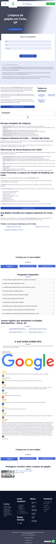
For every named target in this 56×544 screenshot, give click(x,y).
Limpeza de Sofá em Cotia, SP (51, 95)
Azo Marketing (33, 535)
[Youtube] (21, 523)
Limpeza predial (33, 517)
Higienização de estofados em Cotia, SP (41, 101)
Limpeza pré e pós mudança (34, 521)
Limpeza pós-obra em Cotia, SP (41, 95)
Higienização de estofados (34, 510)
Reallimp (6, 504)
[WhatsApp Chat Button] (53, 541)
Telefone (27, 3)
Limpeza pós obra (34, 503)
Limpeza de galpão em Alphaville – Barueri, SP (38, 328)
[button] (5, 4)
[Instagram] (18, 523)
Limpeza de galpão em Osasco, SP (35, 332)
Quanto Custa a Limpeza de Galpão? (23, 470)
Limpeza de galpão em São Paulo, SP (17, 328)
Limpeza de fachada (34, 514)
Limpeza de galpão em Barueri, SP (15, 332)
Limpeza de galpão (34, 506)
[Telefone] (24, 4)
